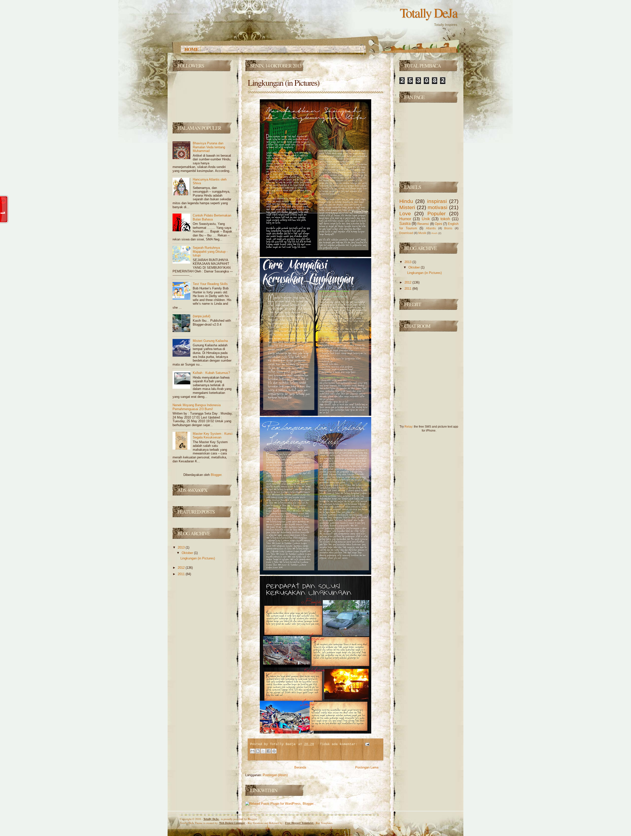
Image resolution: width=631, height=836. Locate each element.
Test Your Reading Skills (210, 284)
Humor (405, 219)
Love (405, 213)
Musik (422, 232)
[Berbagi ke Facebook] (268, 751)
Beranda (300, 767)
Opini (438, 224)
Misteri (407, 207)
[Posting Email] (366, 744)
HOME (191, 49)
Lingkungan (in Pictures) (197, 558)
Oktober (188, 553)
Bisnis (448, 228)
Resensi (423, 224)
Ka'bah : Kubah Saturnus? (211, 373)
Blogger (216, 475)
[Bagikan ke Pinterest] (274, 751)
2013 (182, 547)
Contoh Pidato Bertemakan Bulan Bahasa (212, 217)
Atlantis (431, 228)
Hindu (406, 201)
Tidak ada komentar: (339, 744)
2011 (182, 574)
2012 (182, 567)
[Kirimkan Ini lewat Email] (252, 751)
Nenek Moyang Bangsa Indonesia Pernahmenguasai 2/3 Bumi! (197, 407)
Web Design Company (232, 823)
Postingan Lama (366, 767)
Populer (436, 213)
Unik (426, 219)
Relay (408, 426)
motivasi (437, 207)
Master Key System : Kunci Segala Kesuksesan (212, 435)
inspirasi (437, 201)
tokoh (445, 219)
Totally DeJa (211, 819)
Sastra (405, 223)
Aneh (434, 233)
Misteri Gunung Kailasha (210, 341)
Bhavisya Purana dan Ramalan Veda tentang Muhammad (209, 147)
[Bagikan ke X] (263, 751)
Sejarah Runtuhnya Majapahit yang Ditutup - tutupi (210, 251)
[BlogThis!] (257, 751)
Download (406, 232)
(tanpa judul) (201, 316)
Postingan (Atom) (275, 775)
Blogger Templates (299, 823)
